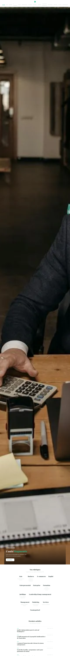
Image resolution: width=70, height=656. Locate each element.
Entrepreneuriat (24, 4)
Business (10, 4)
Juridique (39, 4)
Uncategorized (65, 4)
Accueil (3, 4)
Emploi (19, 4)
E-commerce (15, 4)
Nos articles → (10, 559)
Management (50, 4)
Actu (7, 4)
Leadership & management (44, 4)
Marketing (55, 4)
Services (59, 4)
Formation (35, 4)
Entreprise (30, 4)
